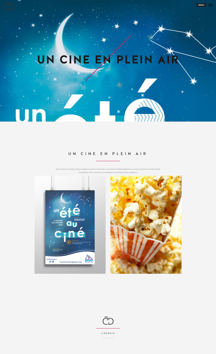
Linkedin (108, 333)
